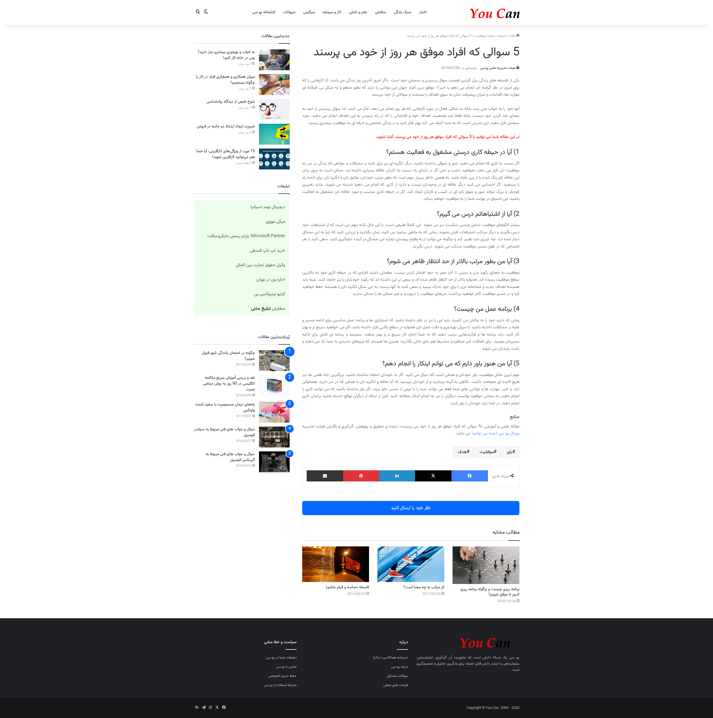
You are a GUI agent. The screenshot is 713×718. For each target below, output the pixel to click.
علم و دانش (358, 12)
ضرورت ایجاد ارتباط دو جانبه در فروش (226, 126)
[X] (433, 475)
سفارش (268, 308)
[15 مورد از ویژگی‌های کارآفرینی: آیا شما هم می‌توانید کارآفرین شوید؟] (274, 159)
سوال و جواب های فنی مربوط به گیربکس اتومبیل (230, 457)
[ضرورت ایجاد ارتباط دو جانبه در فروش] (274, 134)
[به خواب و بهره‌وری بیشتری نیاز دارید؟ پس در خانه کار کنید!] (274, 59)
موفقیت (487, 452)
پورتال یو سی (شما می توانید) (495, 433)
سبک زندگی (402, 12)
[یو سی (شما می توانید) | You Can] (467, 642)
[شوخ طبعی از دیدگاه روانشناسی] (274, 109)
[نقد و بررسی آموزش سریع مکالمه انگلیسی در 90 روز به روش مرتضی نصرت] (274, 385)
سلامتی (380, 12)
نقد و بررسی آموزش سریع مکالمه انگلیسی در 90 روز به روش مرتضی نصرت (229, 384)
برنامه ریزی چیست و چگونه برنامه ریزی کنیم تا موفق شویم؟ (489, 592)
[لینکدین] (397, 475)
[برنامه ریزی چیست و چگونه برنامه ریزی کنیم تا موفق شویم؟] (486, 565)
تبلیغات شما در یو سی (281, 657)
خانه (512, 36)
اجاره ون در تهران (271, 280)
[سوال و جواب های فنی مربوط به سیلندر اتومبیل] (274, 437)
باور (509, 452)
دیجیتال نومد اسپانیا (268, 207)
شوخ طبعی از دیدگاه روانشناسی (230, 102)
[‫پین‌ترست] (361, 475)
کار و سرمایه (332, 12)
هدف (462, 452)
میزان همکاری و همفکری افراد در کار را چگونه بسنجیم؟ (225, 80)
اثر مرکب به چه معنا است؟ (424, 587)
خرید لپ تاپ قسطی (267, 251)
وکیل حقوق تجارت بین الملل (260, 265)
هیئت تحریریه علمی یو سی (497, 67)
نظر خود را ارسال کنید (411, 508)
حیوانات (289, 12)
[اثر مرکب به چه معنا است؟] (410, 564)
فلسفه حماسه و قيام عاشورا (347, 587)
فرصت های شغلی (395, 685)
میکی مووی (275, 222)
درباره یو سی (399, 667)
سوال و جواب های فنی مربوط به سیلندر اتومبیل (224, 432)
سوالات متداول (397, 676)
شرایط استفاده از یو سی (280, 685)
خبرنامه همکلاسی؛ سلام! (390, 657)
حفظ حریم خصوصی (282, 676)
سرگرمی (309, 12)
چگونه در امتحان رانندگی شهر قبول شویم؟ (228, 356)
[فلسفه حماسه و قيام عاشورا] (335, 564)
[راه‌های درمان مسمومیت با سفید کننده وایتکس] (274, 412)
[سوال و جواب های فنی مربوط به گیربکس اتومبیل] (274, 461)
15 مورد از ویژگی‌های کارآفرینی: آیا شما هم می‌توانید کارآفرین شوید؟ (225, 154)
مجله (502, 36)
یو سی (514, 657)
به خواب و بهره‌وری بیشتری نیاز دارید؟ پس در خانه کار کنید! (226, 55)
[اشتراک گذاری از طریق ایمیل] (325, 475)
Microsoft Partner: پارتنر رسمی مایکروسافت (246, 236)
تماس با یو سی (286, 667)
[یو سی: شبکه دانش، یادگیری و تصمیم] (477, 12)
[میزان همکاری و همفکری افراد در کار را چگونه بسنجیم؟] (274, 84)
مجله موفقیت (485, 36)
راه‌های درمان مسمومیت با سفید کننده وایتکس (225, 407)
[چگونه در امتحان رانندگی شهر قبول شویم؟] (274, 360)
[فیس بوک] (469, 475)
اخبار (422, 12)
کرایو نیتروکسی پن (269, 294)
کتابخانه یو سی (263, 12)
